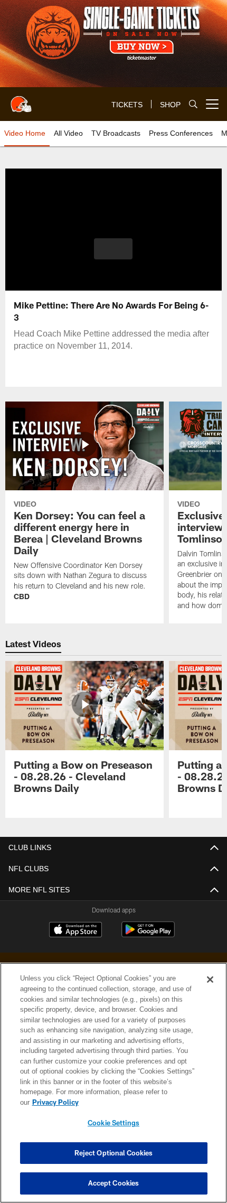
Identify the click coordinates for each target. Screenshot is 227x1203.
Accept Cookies (113, 1183)
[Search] (193, 104)
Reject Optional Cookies (113, 1153)
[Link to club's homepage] (21, 99)
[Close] (210, 990)
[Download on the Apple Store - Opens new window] (75, 931)
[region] (113, 1088)
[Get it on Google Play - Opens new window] (148, 935)
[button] (113, 248)
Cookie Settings (113, 1122)
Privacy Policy (137, 1102)
